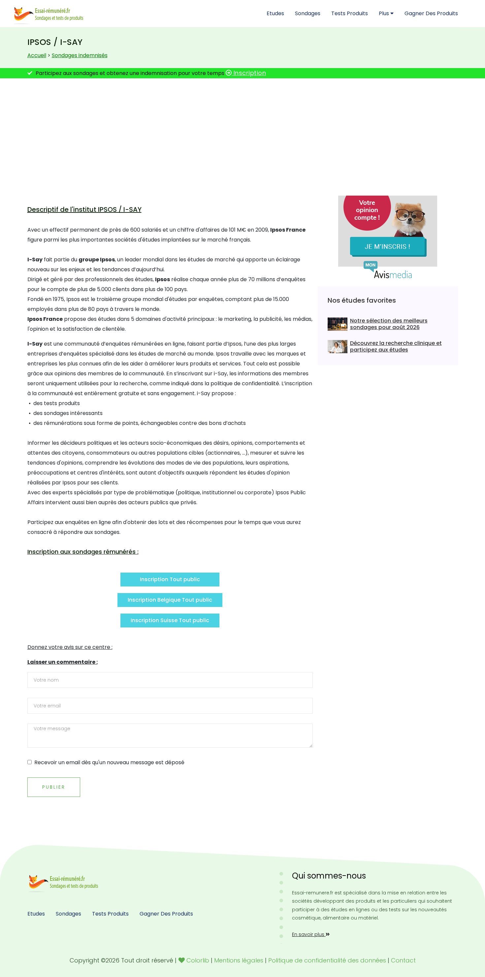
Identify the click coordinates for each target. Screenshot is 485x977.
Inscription (249, 73)
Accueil (36, 55)
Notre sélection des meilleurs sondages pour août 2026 (389, 324)
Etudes (275, 13)
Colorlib (197, 960)
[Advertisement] (242, 134)
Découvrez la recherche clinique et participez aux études (396, 346)
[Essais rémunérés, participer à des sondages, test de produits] (49, 13)
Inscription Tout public (170, 579)
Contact (403, 960)
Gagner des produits (431, 13)
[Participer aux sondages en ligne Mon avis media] (387, 236)
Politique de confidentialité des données (327, 960)
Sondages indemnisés (80, 55)
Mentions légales (238, 960)
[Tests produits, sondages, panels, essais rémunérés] (64, 881)
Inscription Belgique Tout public (170, 600)
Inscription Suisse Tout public (170, 620)
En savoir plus (309, 934)
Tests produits (349, 13)
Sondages (307, 13)
